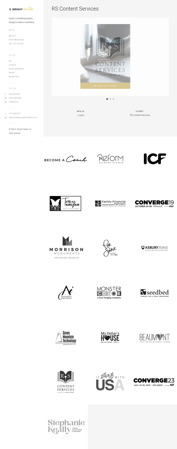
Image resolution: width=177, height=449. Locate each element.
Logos (12, 65)
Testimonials (16, 40)
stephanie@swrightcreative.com (22, 117)
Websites (14, 77)
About (12, 36)
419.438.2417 (15, 113)
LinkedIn (13, 102)
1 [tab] (107, 99)
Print (12, 73)
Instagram (15, 98)
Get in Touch (16, 44)
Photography (16, 69)
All (11, 61)
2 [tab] (110, 99)
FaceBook (14, 94)
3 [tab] (113, 99)
